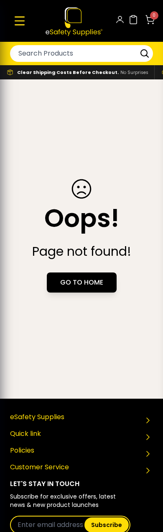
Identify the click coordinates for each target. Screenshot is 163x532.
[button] (19, 21)
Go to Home (81, 282)
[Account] (120, 21)
